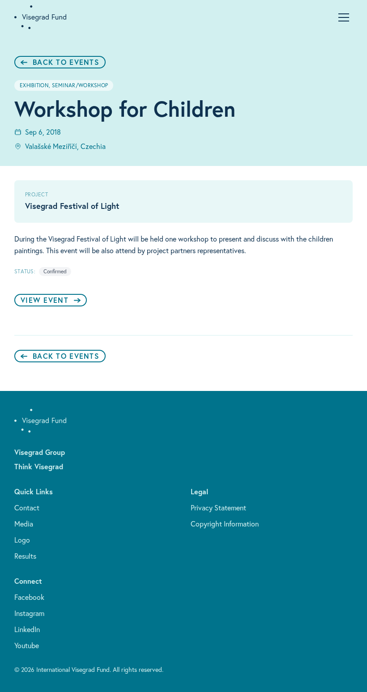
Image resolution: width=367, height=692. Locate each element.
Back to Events (66, 62)
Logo (22, 539)
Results (25, 556)
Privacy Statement (218, 507)
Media (23, 523)
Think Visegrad (38, 466)
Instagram (29, 613)
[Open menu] (344, 17)
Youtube (26, 645)
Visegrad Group (39, 452)
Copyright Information (225, 523)
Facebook (29, 597)
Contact (26, 507)
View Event (44, 300)
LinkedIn (27, 629)
